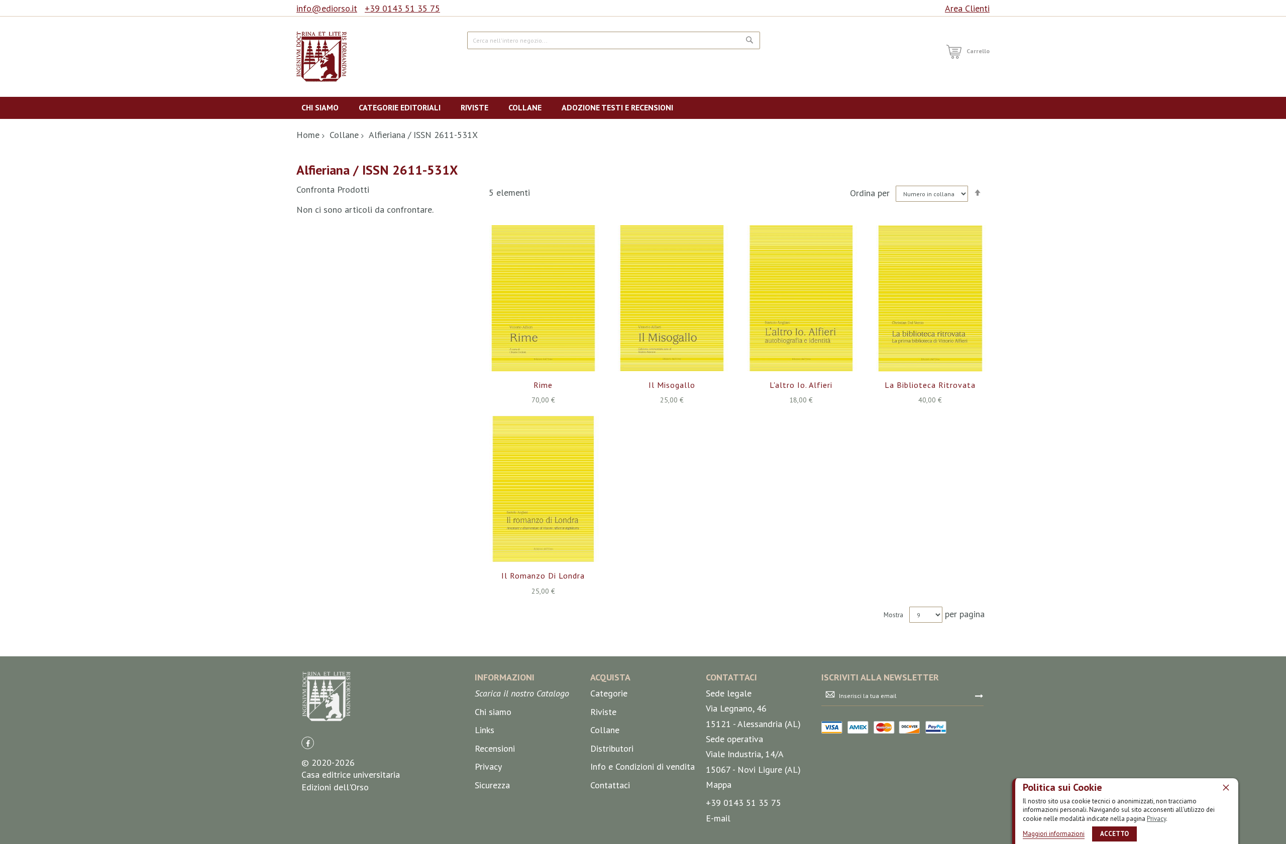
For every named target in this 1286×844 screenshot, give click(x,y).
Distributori (611, 748)
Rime (543, 385)
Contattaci (610, 785)
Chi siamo (493, 712)
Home (307, 134)
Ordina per (870, 193)
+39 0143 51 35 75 (402, 8)
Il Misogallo (672, 385)
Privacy (1156, 818)
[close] (1225, 787)
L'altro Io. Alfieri (801, 385)
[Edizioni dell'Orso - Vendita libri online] (321, 57)
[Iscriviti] (979, 695)
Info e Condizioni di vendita (642, 766)
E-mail (718, 818)
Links (484, 730)
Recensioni (495, 748)
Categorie (608, 693)
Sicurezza (492, 785)
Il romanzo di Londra (543, 576)
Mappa (718, 784)
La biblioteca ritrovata (930, 385)
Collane (344, 134)
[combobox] (613, 40)
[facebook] (307, 743)
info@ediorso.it (326, 8)
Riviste (603, 712)
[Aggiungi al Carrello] (531, 311)
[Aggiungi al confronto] (555, 311)
